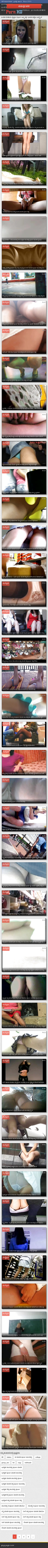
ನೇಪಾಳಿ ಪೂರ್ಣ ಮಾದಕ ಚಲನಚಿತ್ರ (34, 1522)
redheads (28, 1463)
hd (13, 1463)
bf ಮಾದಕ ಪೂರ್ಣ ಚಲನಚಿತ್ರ (23, 1457)
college (37, 1457)
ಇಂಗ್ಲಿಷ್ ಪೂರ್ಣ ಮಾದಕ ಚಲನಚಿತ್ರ (12, 1473)
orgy (19, 1463)
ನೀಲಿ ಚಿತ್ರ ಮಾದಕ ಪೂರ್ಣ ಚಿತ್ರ (10, 1517)
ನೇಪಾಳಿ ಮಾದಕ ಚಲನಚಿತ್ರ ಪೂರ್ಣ (12, 1528)
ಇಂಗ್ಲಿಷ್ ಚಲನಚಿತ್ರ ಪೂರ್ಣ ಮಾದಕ (12, 1467)
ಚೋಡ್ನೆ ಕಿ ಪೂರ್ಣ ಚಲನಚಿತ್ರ (36, 1506)
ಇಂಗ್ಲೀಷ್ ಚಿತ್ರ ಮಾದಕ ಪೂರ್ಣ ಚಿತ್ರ (12, 1500)
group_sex (5, 1463)
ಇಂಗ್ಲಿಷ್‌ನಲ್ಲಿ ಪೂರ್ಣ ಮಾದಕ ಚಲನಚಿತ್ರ (13, 1495)
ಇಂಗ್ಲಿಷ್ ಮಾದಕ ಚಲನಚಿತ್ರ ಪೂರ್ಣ (12, 1478)
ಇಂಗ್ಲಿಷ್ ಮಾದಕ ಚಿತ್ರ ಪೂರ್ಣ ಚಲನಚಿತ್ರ (13, 1484)
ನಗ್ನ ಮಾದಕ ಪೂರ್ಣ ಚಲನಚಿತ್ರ (10, 1511)
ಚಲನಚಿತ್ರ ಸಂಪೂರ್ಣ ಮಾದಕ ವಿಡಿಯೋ (13, 1506)
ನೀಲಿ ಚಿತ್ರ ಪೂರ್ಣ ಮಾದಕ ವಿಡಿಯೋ (33, 1511)
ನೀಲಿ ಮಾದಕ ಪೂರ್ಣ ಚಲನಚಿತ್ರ (11, 1522)
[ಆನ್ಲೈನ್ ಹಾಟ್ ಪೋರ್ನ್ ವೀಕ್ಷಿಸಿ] (14, 12)
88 (2, 1457)
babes (9, 1457)
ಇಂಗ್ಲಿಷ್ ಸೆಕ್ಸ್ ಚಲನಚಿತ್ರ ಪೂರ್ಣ (11, 1489)
